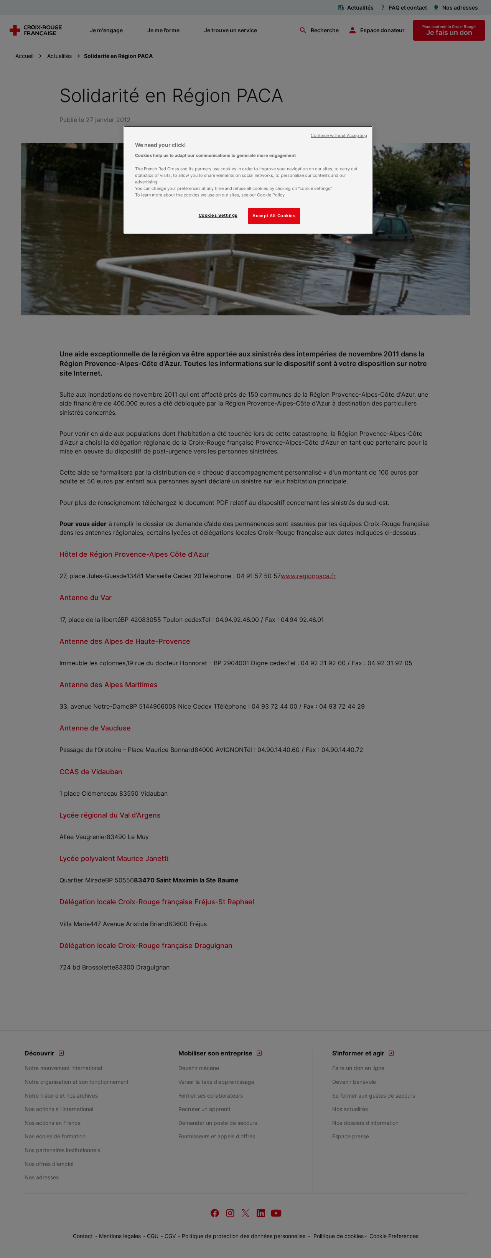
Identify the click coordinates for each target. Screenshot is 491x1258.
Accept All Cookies (273, 215)
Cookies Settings (218, 215)
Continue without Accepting (339, 135)
